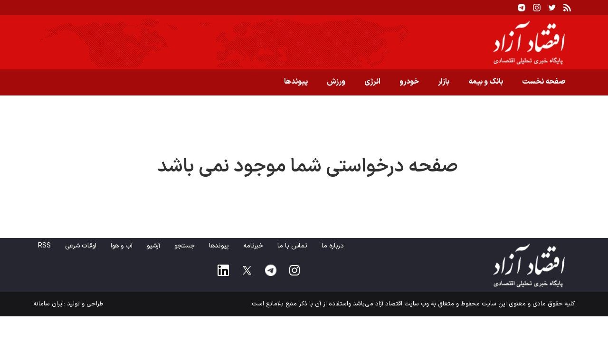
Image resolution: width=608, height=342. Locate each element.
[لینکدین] (223, 270)
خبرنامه (253, 246)
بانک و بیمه (485, 81)
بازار (443, 81)
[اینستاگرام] (536, 7)
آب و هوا (122, 246)
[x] (247, 270)
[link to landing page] (304, 42)
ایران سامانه (48, 304)
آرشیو (153, 246)
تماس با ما (292, 246)
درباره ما (333, 246)
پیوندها (296, 81)
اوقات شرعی (80, 246)
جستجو (184, 246)
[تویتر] (552, 7)
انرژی (372, 81)
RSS (44, 246)
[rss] (567, 7)
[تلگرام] (521, 7)
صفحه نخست (543, 81)
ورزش (336, 81)
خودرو (409, 81)
